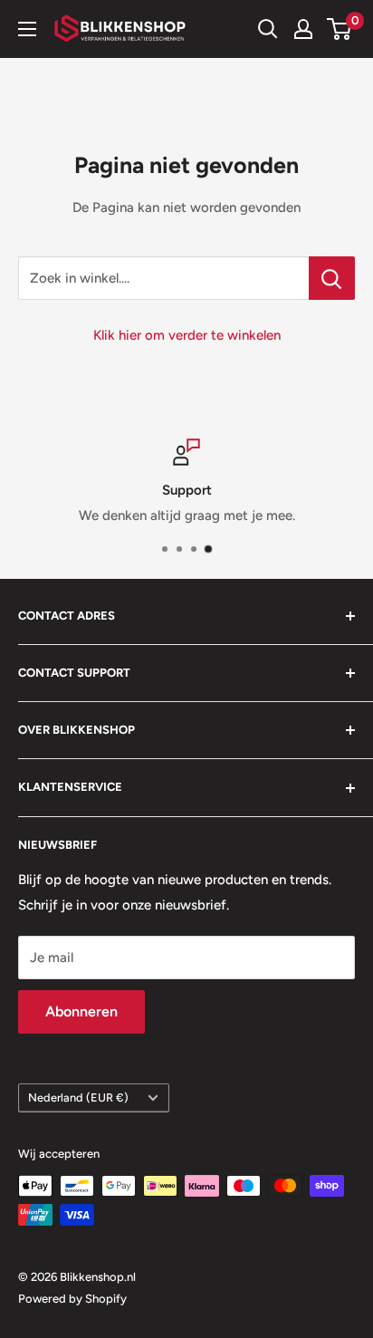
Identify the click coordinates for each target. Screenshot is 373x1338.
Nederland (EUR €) (78, 1097)
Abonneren (81, 1011)
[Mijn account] (303, 29)
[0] (340, 29)
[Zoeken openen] (268, 29)
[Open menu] (27, 29)
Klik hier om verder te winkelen (187, 335)
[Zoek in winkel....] (332, 278)
